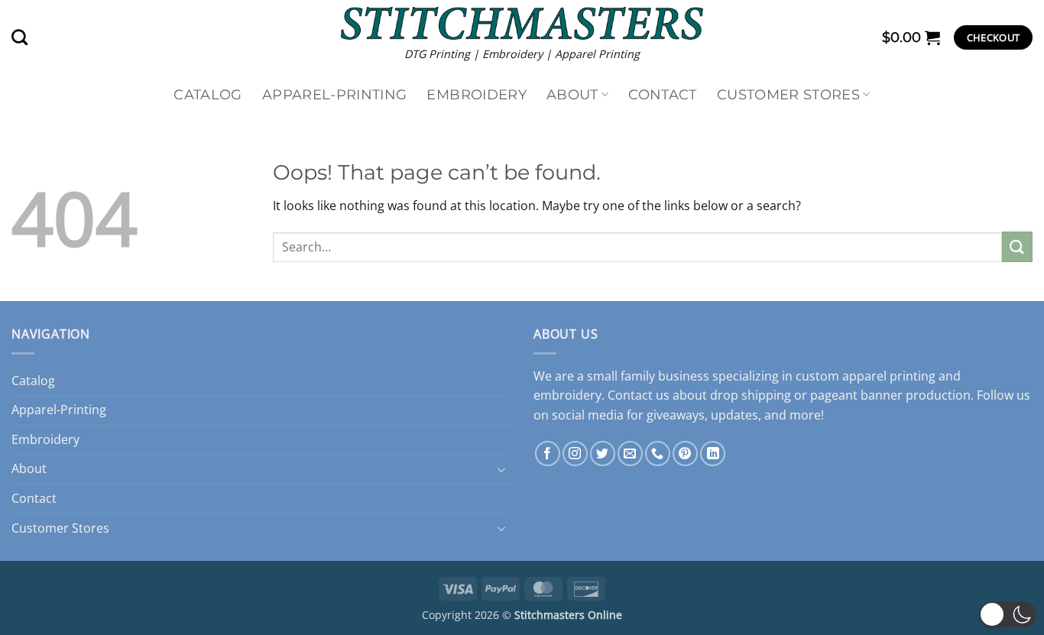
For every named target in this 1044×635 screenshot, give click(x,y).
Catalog (207, 94)
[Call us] (657, 453)
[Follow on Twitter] (602, 453)
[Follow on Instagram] (575, 453)
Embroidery (476, 94)
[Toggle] (501, 469)
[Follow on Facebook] (547, 453)
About (572, 94)
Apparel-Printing (334, 94)
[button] (911, 37)
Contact (662, 94)
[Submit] (1017, 246)
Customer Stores (788, 94)
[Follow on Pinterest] (685, 453)
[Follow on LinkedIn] (712, 453)
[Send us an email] (630, 453)
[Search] (19, 37)
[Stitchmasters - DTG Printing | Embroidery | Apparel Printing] (522, 23)
